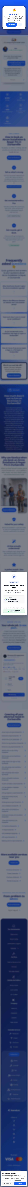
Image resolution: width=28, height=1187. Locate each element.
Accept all (20, 1183)
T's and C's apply (15, 20)
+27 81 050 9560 (15, 611)
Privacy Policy (18, 1180)
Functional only (7, 1183)
